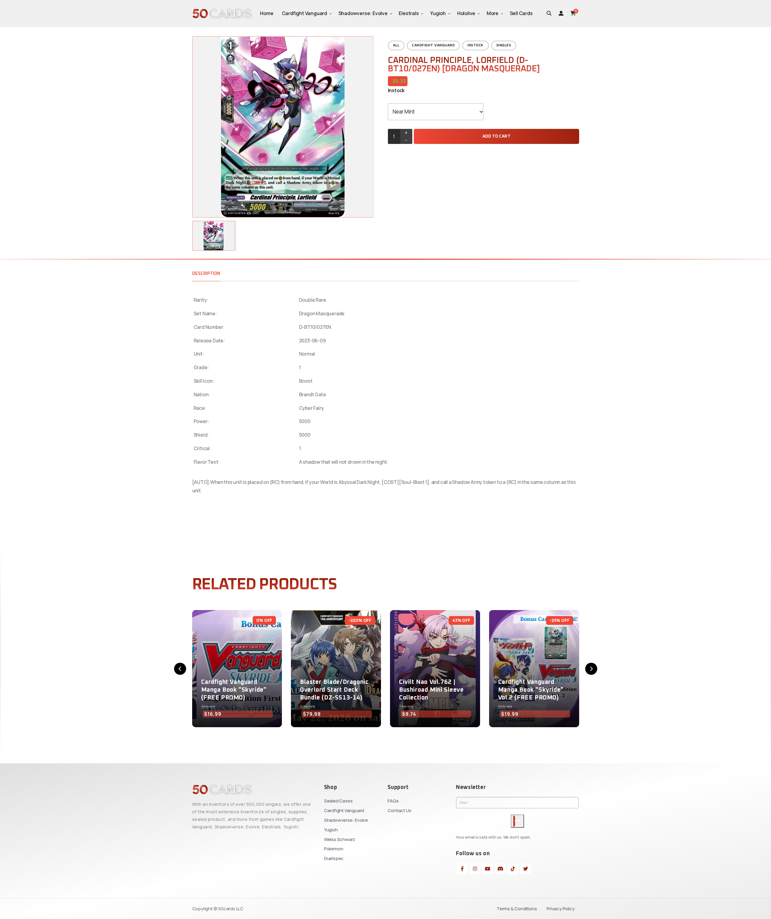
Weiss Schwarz (339, 839)
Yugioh (438, 13)
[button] (180, 669)
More (492, 13)
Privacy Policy (560, 908)
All (396, 45)
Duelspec (334, 858)
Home (266, 13)
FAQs (393, 801)
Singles (503, 45)
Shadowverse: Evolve (363, 13)
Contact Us (399, 810)
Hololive (466, 13)
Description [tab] (206, 273)
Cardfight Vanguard (304, 13)
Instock (475, 45)
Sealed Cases (338, 801)
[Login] (561, 13)
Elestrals (409, 13)
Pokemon (333, 849)
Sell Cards (521, 13)
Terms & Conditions (517, 908)
